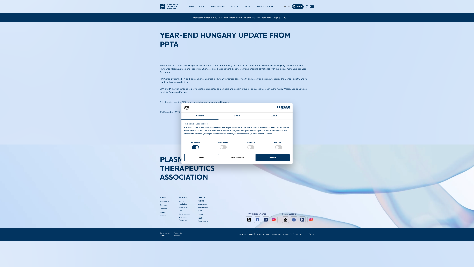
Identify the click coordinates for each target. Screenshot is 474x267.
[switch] (223, 147)
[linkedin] (266, 219)
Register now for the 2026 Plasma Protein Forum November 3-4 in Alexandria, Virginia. (237, 17)
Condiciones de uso (164, 234)
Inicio (191, 6)
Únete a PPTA (203, 221)
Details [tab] (237, 116)
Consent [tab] (200, 116)
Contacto (163, 205)
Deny (201, 157)
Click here (165, 102)
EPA (183, 78)
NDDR (200, 218)
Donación (248, 6)
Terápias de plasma (183, 209)
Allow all (272, 157)
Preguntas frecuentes (183, 218)
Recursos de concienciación (203, 205)
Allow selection (237, 157)
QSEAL (200, 214)
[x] (249, 219)
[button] (265, 6)
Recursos (234, 6)
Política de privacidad (178, 234)
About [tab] (274, 116)
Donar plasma (184, 214)
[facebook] (257, 219)
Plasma (202, 6)
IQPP (200, 211)
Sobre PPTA (164, 201)
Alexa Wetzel (284, 88)
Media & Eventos (218, 6)
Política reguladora (183, 202)
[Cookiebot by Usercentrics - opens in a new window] (279, 108)
